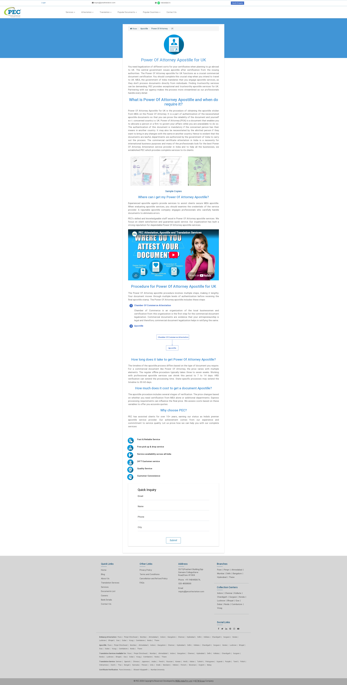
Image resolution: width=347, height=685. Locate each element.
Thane (231, 577)
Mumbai (220, 573)
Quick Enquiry (237, 3)
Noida (226, 604)
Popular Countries (151, 12)
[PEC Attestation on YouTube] (238, 629)
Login (43, 3)
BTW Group (200, 681)
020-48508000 (185, 583)
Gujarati (219, 662)
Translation (105, 12)
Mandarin (166, 665)
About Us (105, 578)
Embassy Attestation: (108, 637)
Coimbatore (237, 604)
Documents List (108, 591)
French (161, 662)
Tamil (235, 662)
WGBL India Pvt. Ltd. (183, 681)
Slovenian (192, 665)
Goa (237, 600)
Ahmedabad (237, 570)
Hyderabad (222, 577)
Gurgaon (233, 597)
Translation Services (110, 583)
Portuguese (209, 662)
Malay (209, 665)
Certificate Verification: (108, 670)
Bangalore (237, 573)
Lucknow (221, 600)
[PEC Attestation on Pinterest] (230, 629)
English (201, 665)
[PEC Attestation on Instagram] (234, 629)
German (119, 662)
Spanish (127, 662)
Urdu (151, 665)
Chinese (136, 662)
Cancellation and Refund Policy (153, 578)
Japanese (145, 662)
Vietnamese (103, 665)
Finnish (183, 665)
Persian (144, 665)
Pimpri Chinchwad (130, 637)
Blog (103, 574)
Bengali (127, 665)
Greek (158, 665)
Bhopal (230, 600)
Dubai (219, 604)
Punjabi (228, 662)
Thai (119, 665)
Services (70, 12)
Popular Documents (126, 12)
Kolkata (237, 593)
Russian (169, 662)
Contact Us (171, 12)
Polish (242, 662)
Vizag (219, 608)
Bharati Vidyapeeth (141, 670)
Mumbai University (157, 670)
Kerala (242, 597)
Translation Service (107, 662)
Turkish (200, 662)
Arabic (154, 662)
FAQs (142, 583)
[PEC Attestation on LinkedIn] (226, 629)
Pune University (125, 670)
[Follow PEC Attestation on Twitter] (222, 629)
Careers (104, 595)
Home (103, 570)
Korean (178, 662)
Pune (219, 570)
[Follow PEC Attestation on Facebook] (218, 629)
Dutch (113, 665)
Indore (220, 593)
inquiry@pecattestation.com (104, 3)
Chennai (228, 593)
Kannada (135, 665)
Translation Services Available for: (112, 653)
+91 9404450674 (192, 580)
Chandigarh (222, 597)
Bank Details (106, 600)
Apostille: (103, 645)
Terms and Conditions (150, 574)
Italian (192, 662)
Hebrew (175, 665)
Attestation (86, 12)
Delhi (228, 573)
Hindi (185, 662)
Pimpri (226, 570)
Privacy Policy (146, 570)
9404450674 (165, 3)
